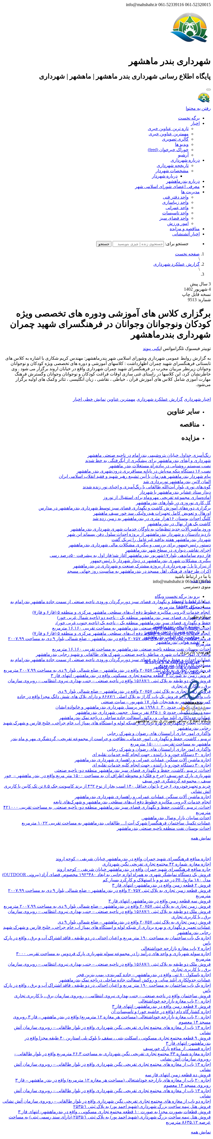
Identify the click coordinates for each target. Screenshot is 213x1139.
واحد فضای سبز (174, 218)
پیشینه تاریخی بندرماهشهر (176, 626)
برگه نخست (189, 118)
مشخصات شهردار (172, 170)
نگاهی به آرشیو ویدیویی (179, 672)
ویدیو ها (182, 144)
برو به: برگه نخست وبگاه (177, 596)
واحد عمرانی (177, 207)
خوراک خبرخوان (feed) (168, 149)
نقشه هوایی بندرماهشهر (178, 642)
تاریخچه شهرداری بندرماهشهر (172, 631)
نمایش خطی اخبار (89, 399)
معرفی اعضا (188, 607)
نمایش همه (201, 838)
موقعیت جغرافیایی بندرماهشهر (171, 637)
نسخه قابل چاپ (196, 294)
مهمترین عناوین (121, 399)
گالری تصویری (175, 139)
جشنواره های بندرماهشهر (176, 666)
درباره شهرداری (185, 160)
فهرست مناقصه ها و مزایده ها (172, 661)
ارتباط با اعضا (187, 601)
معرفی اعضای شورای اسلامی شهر (167, 186)
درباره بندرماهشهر (183, 181)
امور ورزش (178, 223)
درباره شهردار (165, 176)
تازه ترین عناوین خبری (168, 128)
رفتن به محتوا (198, 108)
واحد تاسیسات (175, 212)
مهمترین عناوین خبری (169, 133)
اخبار (195, 123)
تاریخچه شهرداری (173, 165)
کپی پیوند (151, 348)
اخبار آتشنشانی (186, 234)
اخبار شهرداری (197, 399)
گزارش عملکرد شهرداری (176, 264)
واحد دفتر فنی (176, 197)
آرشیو (183, 155)
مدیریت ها (190, 191)
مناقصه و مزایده (185, 228)
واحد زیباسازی (175, 202)
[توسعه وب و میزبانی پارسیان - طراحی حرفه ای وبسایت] (197, 728)
